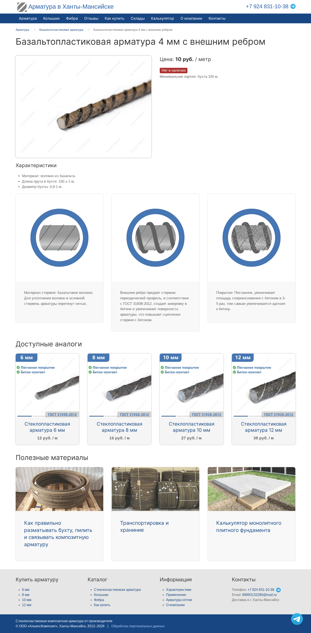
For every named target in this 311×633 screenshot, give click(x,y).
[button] (83, 106)
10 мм (26, 600)
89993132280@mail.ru (259, 595)
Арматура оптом (179, 600)
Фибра (72, 18)
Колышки (101, 595)
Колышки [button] (51, 18)
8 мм (25, 595)
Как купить (102, 605)
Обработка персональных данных (138, 626)
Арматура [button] (28, 18)
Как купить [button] (114, 18)
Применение (176, 595)
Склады (138, 18)
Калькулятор (162, 18)
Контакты (217, 18)
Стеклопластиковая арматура (117, 589)
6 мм (25, 589)
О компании (191, 18)
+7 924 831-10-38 (267, 6)
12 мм (26, 605)
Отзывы (91, 18)
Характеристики (178, 589)
